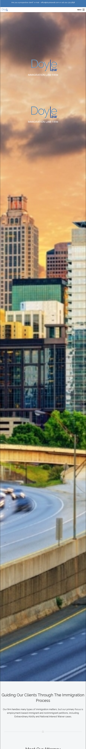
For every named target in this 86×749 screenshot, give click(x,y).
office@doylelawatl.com (50, 2)
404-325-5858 (69, 2)
